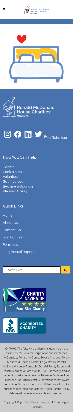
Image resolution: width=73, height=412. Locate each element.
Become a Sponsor (18, 186)
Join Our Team (14, 237)
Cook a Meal (13, 172)
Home (8, 215)
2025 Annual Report (18, 252)
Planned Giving (15, 191)
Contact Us (12, 230)
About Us (10, 223)
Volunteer (11, 177)
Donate (9, 167)
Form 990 (10, 244)
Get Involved (13, 181)
